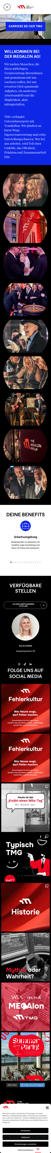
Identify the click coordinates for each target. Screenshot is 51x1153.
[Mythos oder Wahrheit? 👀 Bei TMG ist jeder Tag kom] (25, 957)
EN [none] (45, 1149)
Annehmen (25, 1130)
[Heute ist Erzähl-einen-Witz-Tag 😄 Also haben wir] (25, 807)
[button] (47, 1107)
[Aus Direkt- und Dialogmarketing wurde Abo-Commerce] (25, 907)
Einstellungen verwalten (25, 1144)
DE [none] (38, 1149)
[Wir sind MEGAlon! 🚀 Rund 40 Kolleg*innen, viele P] (25, 1007)
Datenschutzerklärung (25, 1150)
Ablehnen (25, 1137)
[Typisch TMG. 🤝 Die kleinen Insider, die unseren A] (25, 857)
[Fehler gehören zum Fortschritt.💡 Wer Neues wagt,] (25, 708)
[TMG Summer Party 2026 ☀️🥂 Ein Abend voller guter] (25, 1056)
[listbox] (42, 1149)
